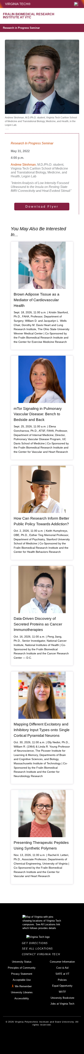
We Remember (23, 986)
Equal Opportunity (62, 985)
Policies (62, 979)
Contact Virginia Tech (42, 954)
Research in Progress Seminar (21, 27)
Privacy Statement (21, 973)
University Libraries (22, 992)
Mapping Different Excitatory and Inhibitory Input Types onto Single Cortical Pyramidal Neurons (42, 729)
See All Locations (38, 948)
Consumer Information (62, 961)
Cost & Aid (62, 967)
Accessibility (21, 998)
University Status (21, 961)
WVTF (62, 991)
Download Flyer (41, 206)
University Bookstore (62, 997)
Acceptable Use (22, 979)
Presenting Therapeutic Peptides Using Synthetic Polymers (41, 845)
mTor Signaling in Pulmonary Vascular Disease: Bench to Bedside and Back (38, 414)
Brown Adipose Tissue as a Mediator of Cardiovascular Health (36, 299)
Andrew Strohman (23, 164)
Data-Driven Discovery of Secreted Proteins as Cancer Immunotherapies (38, 624)
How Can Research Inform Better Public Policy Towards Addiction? (41, 521)
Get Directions (36, 943)
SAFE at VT (62, 973)
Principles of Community (22, 967)
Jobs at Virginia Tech (62, 1003)
